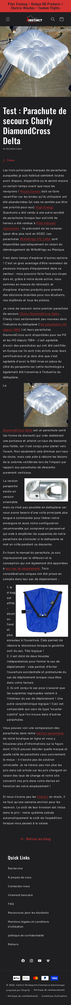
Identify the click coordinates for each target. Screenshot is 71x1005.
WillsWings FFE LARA (35, 239)
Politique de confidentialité (23, 996)
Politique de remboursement (49, 990)
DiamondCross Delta (18, 430)
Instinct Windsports (27, 985)
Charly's (42, 797)
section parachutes (50, 733)
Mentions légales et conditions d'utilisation (28, 924)
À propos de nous (20, 877)
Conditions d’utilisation (54, 996)
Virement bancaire (20, 895)
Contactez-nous (19, 886)
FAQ (11, 904)
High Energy (44, 207)
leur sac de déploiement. (23, 568)
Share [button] (11, 160)
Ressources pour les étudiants (28, 912)
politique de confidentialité (26, 935)
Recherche (15, 868)
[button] (8, 19)
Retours (13, 944)
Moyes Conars (30, 191)
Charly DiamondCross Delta (39, 314)
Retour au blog (38, 839)
